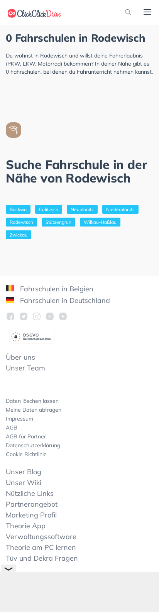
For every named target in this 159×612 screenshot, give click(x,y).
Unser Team (25, 367)
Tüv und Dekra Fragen (42, 558)
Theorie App (26, 525)
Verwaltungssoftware (41, 536)
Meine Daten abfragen (33, 409)
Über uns (20, 357)
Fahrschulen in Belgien (55, 288)
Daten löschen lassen (32, 400)
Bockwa (18, 209)
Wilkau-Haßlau (100, 222)
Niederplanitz (120, 209)
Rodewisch (21, 222)
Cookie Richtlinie (26, 454)
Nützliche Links (30, 493)
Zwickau (18, 235)
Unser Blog (23, 471)
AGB (11, 427)
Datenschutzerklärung (33, 445)
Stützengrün (58, 222)
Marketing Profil (31, 515)
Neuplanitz (82, 209)
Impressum (19, 418)
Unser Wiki (23, 482)
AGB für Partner (26, 436)
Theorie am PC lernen (41, 547)
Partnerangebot (32, 504)
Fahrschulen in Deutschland (64, 300)
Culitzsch (48, 209)
